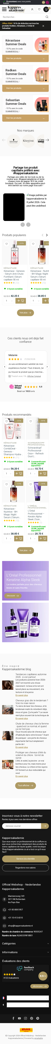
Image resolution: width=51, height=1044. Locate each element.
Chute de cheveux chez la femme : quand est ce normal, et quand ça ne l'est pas (32, 726)
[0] (46, 9)
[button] (14, 207)
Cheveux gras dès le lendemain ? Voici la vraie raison (32, 702)
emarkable (38, 1038)
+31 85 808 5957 (15, 910)
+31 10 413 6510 (15, 918)
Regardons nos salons (25, 868)
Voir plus (23, 313)
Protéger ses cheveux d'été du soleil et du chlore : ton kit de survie (31, 755)
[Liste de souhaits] (39, 9)
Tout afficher (23, 785)
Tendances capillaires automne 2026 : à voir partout (31, 675)
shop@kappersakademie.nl (20, 926)
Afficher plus (37, 986)
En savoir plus (22, 695)
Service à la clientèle (25, 859)
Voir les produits (13, 58)
